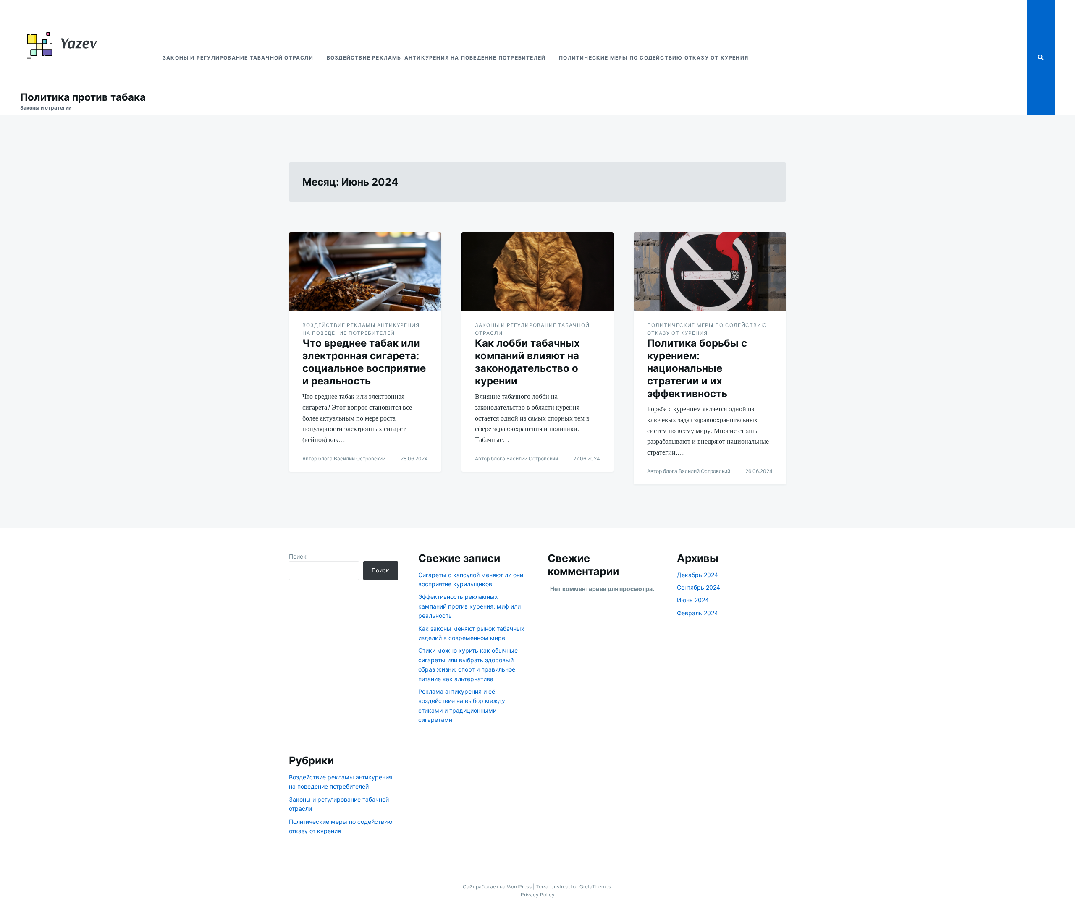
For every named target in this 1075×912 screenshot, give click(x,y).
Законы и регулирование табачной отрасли (238, 58)
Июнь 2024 (693, 600)
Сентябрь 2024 (698, 587)
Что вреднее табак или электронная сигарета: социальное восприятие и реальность (364, 362)
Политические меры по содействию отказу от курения (653, 58)
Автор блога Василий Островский (343, 458)
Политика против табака (83, 97)
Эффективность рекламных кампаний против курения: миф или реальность (469, 606)
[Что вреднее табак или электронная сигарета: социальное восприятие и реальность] (365, 271)
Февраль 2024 (697, 613)
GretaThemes (595, 886)
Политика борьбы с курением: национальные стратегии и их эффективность (697, 368)
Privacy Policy (538, 894)
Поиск (298, 556)
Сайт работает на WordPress (498, 886)
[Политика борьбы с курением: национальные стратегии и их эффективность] (710, 271)
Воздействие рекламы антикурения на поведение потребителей (436, 58)
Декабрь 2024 (697, 574)
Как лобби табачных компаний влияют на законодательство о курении (527, 362)
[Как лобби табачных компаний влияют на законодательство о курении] (537, 271)
